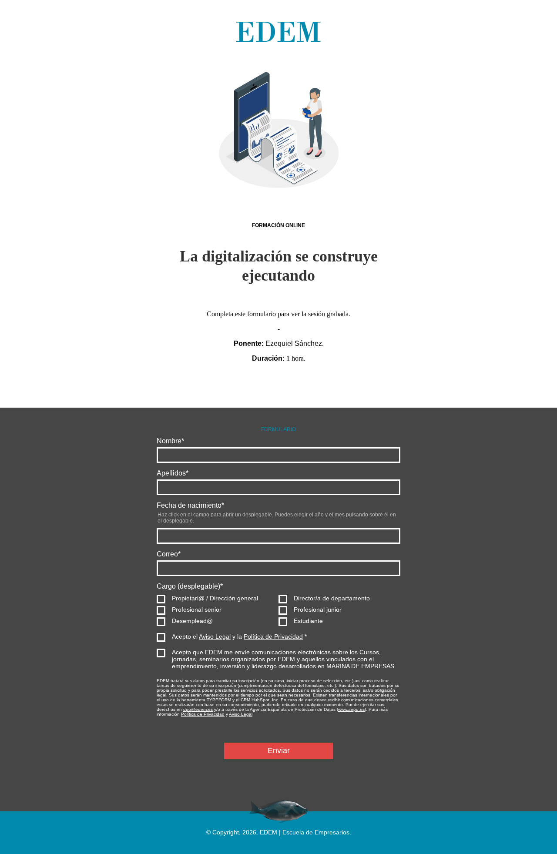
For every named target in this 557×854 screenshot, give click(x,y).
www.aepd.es (351, 709)
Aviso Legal (215, 636)
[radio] (217, 598)
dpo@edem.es (198, 709)
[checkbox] (278, 609)
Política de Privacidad (273, 636)
